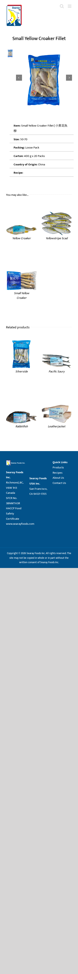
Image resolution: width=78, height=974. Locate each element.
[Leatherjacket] (56, 394)
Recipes (57, 472)
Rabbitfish (21, 426)
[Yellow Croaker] (21, 206)
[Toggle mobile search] (62, 6)
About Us (58, 477)
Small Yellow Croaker (21, 295)
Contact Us (59, 482)
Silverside (21, 371)
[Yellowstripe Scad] (56, 206)
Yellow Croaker (21, 238)
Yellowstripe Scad (57, 238)
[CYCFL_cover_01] (44, 77)
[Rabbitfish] (21, 394)
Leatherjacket (56, 426)
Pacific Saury (57, 371)
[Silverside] (21, 339)
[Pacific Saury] (56, 339)
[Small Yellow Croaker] (21, 261)
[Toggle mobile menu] (70, 6)
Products (58, 467)
